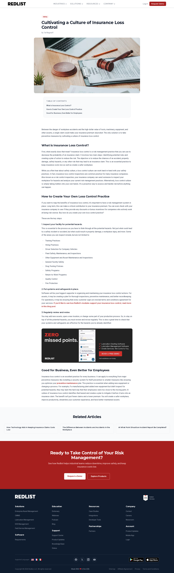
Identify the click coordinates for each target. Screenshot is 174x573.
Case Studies (94, 511)
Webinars (55, 515)
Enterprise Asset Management (26, 511)
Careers (129, 515)
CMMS (17, 515)
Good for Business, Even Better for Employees (64, 113)
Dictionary (55, 511)
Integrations (93, 515)
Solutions (75, 4)
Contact (129, 511)
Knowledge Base (58, 544)
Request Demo (157, 4)
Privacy (137, 569)
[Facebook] (76, 559)
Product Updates (58, 540)
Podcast (55, 520)
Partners (92, 531)
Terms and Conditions (151, 569)
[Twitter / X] (82, 559)
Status (54, 548)
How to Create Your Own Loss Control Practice (64, 109)
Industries (59, 4)
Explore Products (98, 476)
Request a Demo (74, 476)
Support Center (57, 535)
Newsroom (130, 520)
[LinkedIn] (88, 559)
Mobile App (130, 535)
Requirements (20, 540)
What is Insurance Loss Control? (58, 105)
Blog (53, 524)
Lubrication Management (24, 520)
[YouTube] (94, 559)
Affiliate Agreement (125, 569)
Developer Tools (95, 520)
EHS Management (22, 524)
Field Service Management (25, 528)
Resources (92, 4)
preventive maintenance (67, 383)
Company (108, 4)
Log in (145, 4)
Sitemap (112, 569)
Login (128, 540)
